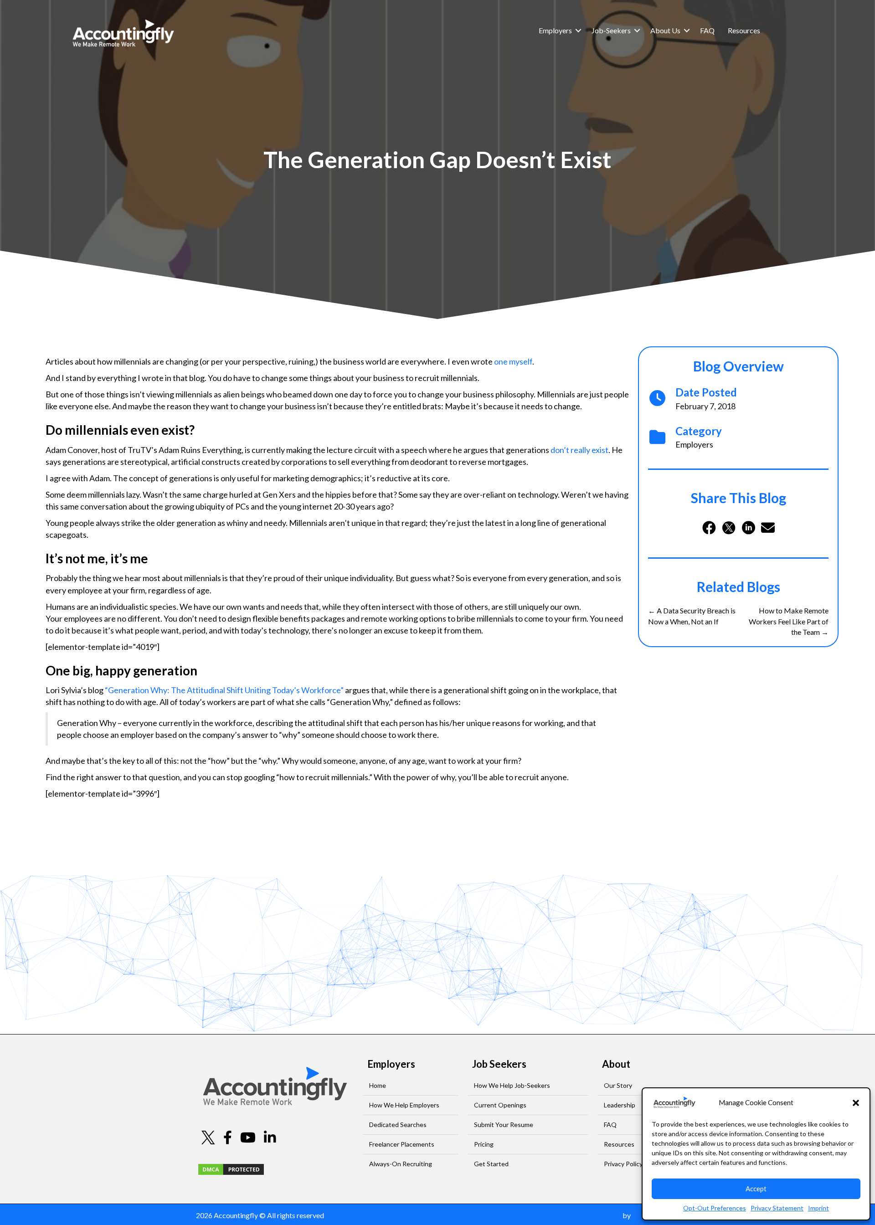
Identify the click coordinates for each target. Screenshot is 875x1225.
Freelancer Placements (401, 1144)
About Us (665, 30)
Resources (744, 30)
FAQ (707, 30)
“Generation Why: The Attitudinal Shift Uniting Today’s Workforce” (224, 690)
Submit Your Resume (503, 1124)
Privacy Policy (623, 1164)
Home (377, 1085)
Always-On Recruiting (400, 1164)
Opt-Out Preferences (714, 1208)
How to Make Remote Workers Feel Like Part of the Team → (789, 621)
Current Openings (500, 1105)
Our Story (618, 1085)
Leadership (619, 1105)
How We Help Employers (404, 1105)
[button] (855, 1102)
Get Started (491, 1164)
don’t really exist (579, 450)
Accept (756, 1188)
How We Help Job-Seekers (512, 1085)
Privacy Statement (777, 1208)
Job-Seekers (611, 30)
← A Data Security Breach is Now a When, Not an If (692, 615)
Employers (555, 30)
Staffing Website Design (583, 1215)
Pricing (484, 1144)
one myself (513, 361)
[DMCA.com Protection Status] (231, 1168)
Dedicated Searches (398, 1124)
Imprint (818, 1208)
